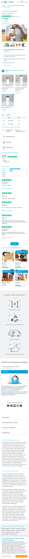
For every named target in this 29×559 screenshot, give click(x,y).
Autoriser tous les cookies (21, 556)
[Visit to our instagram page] (17, 405)
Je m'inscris (5, 371)
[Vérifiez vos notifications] (23, 2)
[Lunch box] (8, 256)
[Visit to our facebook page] (8, 405)
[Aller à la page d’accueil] (8, 2)
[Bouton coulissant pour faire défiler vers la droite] (25, 45)
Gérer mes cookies (6, 556)
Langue (4, 160)
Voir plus (14, 243)
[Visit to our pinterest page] (11, 405)
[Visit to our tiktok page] (20, 405)
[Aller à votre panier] (26, 2)
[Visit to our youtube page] (14, 405)
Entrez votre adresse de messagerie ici (11, 366)
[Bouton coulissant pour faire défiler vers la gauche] (3, 45)
